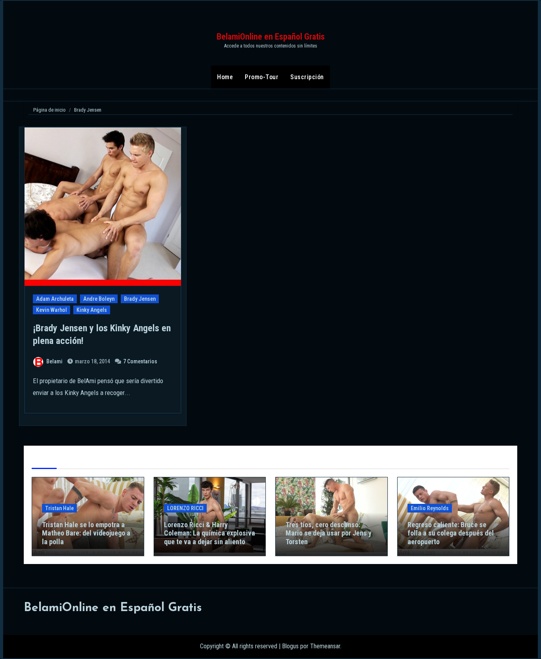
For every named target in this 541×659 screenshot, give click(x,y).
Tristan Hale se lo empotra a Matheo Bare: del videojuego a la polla (86, 533)
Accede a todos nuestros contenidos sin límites (270, 46)
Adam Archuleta (55, 299)
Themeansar (325, 646)
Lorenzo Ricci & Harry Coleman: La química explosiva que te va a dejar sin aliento (209, 533)
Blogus (290, 646)
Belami (54, 361)
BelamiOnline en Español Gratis (271, 37)
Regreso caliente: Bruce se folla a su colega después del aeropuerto (451, 533)
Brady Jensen (140, 299)
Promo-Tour (261, 77)
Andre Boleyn (98, 299)
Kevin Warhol (51, 310)
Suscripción (307, 77)
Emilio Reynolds (430, 508)
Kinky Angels (91, 310)
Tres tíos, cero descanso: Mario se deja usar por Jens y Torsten (328, 533)
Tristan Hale (59, 508)
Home (225, 77)
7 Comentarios (140, 361)
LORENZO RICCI (185, 508)
